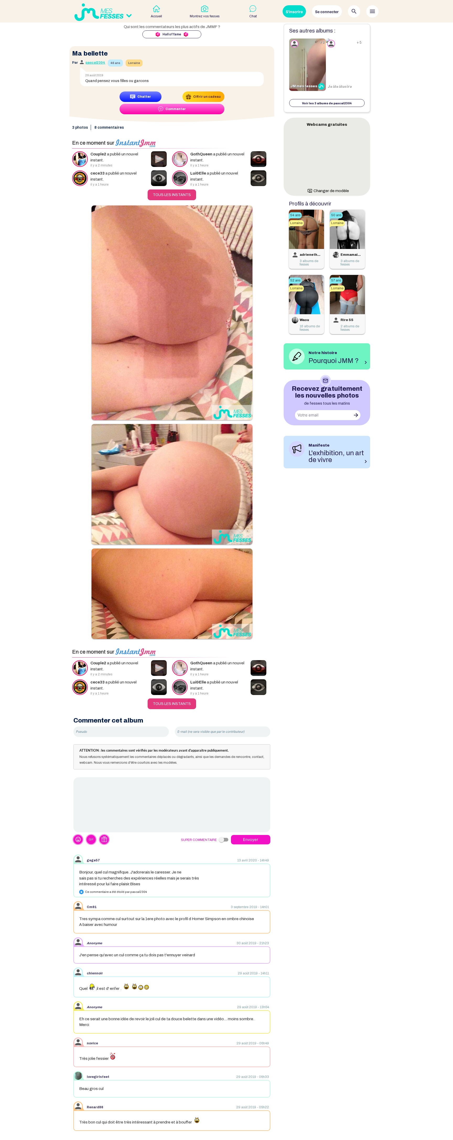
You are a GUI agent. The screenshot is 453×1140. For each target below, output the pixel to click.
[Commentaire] (171, 804)
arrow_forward (356, 415)
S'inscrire (294, 11)
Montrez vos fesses (205, 16)
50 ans (336, 215)
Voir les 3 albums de (327, 103)
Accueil (156, 16)
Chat (253, 16)
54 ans (295, 215)
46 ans (115, 62)
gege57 (93, 860)
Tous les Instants (172, 195)
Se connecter (327, 11)
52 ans (295, 280)
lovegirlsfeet (98, 1077)
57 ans (336, 280)
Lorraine (134, 62)
